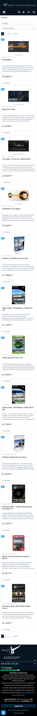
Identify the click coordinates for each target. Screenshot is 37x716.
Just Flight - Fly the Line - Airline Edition (16, 159)
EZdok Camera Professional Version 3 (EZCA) (16, 557)
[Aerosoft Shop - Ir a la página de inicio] (18, 5)
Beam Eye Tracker (8, 109)
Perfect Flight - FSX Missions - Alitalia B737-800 (18, 408)
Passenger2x (7, 60)
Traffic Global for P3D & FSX (12, 358)
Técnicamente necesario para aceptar (18, 710)
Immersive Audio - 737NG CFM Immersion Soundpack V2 (17, 508)
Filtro (6, 23)
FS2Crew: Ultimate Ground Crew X (14, 457)
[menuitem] (4, 12)
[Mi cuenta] (29, 12)
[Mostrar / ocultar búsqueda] (19, 12)
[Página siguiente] (6, 33)
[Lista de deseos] (24, 12)
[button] (3, 712)
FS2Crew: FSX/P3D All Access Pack (15, 258)
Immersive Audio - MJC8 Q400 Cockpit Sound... (16, 607)
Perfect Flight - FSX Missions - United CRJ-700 (17, 309)
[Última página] (10, 33)
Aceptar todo (18, 706)
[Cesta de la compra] (34, 12)
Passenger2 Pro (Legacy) (11, 209)
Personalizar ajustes (18, 713)
